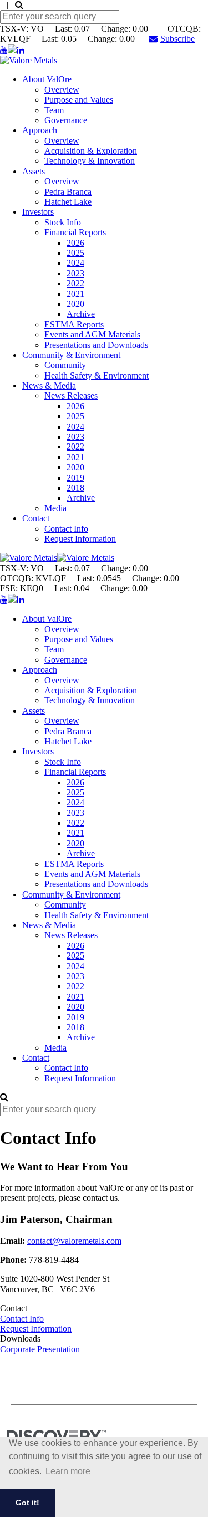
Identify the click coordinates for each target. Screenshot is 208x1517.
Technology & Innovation (89, 160)
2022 (75, 283)
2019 (75, 477)
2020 (75, 304)
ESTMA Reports (74, 324)
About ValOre (47, 79)
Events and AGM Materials (92, 334)
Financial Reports (75, 232)
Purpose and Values (78, 99)
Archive (81, 314)
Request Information (80, 538)
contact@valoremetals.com (74, 1241)
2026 (75, 243)
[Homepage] (28, 60)
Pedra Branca (68, 191)
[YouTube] (4, 50)
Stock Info (62, 222)
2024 (75, 263)
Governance (65, 120)
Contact (35, 518)
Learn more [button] (67, 1471)
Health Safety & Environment (96, 375)
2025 (75, 253)
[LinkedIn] (20, 50)
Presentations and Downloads (96, 345)
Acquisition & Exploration (90, 150)
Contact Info (66, 528)
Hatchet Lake (68, 201)
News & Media (49, 385)
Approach (39, 130)
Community (65, 365)
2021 (75, 294)
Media (55, 508)
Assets (33, 171)
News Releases (71, 395)
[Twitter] (12, 50)
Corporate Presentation (40, 1349)
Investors (38, 211)
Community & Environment (71, 355)
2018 (75, 487)
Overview (61, 89)
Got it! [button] (27, 1502)
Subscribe (177, 38)
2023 (75, 273)
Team (54, 110)
